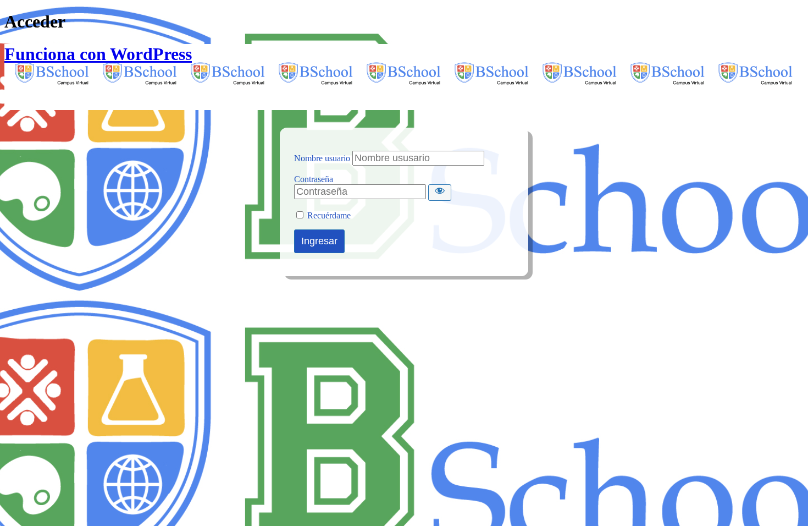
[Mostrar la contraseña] (439, 192)
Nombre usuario (322, 158)
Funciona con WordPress (98, 54)
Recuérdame (329, 215)
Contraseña (313, 179)
